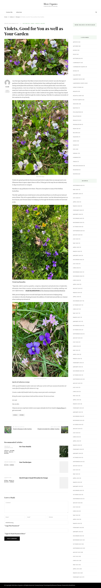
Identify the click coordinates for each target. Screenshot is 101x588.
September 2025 (78, 185)
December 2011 (77, 536)
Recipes (43, 23)
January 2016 (77, 366)
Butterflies (26, 23)
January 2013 (77, 486)
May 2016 (76, 350)
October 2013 (77, 457)
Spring (22, 415)
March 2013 (76, 482)
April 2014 (76, 441)
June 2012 (76, 511)
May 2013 (75, 474)
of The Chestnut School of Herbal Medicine (45, 291)
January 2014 (77, 453)
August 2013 (77, 465)
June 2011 (76, 560)
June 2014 (76, 437)
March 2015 (76, 404)
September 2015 (78, 379)
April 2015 (76, 399)
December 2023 (77, 218)
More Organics (50, 3)
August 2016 (77, 338)
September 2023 (78, 230)
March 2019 (76, 292)
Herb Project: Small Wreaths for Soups (33, 478)
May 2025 (76, 189)
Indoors (76, 104)
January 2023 (77, 255)
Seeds (75, 141)
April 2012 (76, 519)
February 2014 (77, 449)
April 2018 (76, 296)
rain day (76, 128)
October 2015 (77, 375)
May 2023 (76, 243)
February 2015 (77, 408)
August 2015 (77, 383)
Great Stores (77, 87)
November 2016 (78, 325)
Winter (75, 174)
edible (32, 23)
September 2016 (78, 334)
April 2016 (76, 354)
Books (6, 452)
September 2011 (78, 548)
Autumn (12, 450)
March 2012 (76, 523)
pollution (76, 116)
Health (37, 23)
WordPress (72, 585)
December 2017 (77, 301)
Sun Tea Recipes (25, 462)
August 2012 (77, 502)
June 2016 (76, 346)
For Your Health (25, 447)
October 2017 (77, 305)
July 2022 (76, 263)
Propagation (77, 124)
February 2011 (77, 577)
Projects (11, 480)
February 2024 (77, 210)
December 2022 (77, 259)
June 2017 (76, 309)
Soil (74, 149)
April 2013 (76, 478)
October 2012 (77, 494)
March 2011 (76, 573)
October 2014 (77, 424)
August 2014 (77, 428)
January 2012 (77, 531)
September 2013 (78, 461)
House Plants (77, 99)
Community (76, 62)
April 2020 (76, 284)
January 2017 (77, 321)
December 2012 (77, 490)
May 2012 (75, 515)
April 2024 (76, 202)
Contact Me (9, 12)
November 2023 (78, 222)
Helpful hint (77, 95)
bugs (74, 54)
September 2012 (78, 498)
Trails (75, 161)
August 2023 (77, 235)
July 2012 (76, 507)
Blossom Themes (57, 585)
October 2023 (77, 226)
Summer (12, 465)
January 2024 (77, 214)
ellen (7, 86)
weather (76, 169)
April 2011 (76, 568)
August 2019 (77, 288)
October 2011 (77, 544)
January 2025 (77, 193)
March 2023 (76, 251)
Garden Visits (77, 79)
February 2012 (77, 527)
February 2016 (77, 362)
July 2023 (76, 239)
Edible (15, 415)
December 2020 (78, 276)
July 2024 (76, 197)
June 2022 (76, 268)
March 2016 (76, 358)
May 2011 (75, 564)
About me (19, 12)
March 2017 (76, 317)
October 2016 (77, 329)
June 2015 (76, 391)
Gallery (75, 75)
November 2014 (78, 420)
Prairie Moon (61, 408)
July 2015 (76, 387)
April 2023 (76, 247)
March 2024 (76, 206)
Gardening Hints (78, 83)
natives (75, 108)
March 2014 (76, 445)
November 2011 (77, 540)
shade (75, 145)
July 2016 (76, 342)
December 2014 (77, 416)
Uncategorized (78, 165)
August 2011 (77, 552)
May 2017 (76, 313)
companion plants (79, 66)
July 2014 (76, 432)
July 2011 (76, 556)
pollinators (77, 112)
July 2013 (76, 470)
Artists (6, 450)
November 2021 (77, 272)
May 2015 (75, 395)
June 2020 (76, 280)
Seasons (75, 136)
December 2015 (77, 371)
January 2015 (77, 412)
